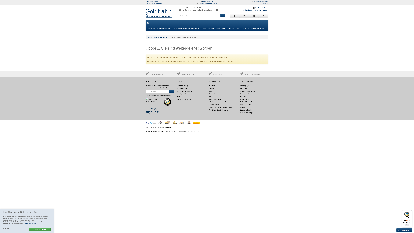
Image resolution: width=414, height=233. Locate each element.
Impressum (212, 88)
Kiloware (231, 28)
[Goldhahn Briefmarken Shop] (160, 11)
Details (5, 229)
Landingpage (244, 86)
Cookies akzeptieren (40, 229)
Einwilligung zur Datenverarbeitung (220, 107)
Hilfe (178, 96)
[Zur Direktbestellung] (254, 16)
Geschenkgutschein (184, 99)
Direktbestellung (182, 86)
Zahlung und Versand (184, 91)
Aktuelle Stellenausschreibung (219, 102)
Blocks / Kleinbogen (257, 28)
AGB (210, 91)
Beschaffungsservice (207, 1)
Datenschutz (213, 94)
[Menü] (410, 211)
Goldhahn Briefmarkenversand (157, 37)
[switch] (407, 225)
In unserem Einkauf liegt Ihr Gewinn (207, 3)
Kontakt (264, 8)
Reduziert (151, 28)
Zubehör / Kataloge (242, 28)
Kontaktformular (182, 88)
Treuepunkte (265, 3)
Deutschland (177, 28)
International (195, 28)
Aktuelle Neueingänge (163, 28)
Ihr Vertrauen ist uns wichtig (154, 3)
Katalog (257, 8)
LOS (171, 91)
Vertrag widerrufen (404, 230)
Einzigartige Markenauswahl (261, 1)
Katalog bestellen (183, 94)
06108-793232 (262, 10)
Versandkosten (169, 127)
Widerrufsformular (215, 99)
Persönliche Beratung (152, 1)
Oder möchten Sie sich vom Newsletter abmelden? (159, 95)
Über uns (212, 86)
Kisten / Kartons (221, 28)
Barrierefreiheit (214, 104)
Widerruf (211, 96)
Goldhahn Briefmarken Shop (155, 131)
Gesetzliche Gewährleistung (218, 110)
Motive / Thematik (208, 28)
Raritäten (186, 28)
